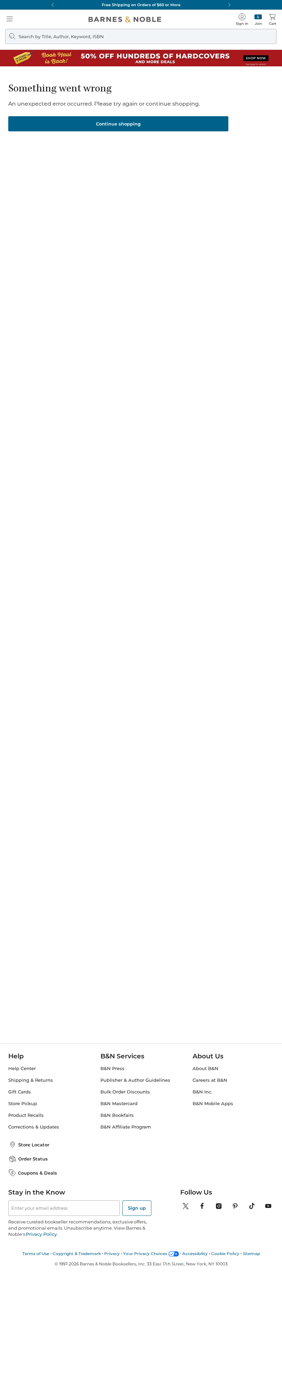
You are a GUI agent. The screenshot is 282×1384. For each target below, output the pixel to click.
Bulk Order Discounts (125, 1091)
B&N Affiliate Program (125, 1127)
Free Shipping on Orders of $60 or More (141, 4)
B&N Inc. (202, 1091)
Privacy (112, 1253)
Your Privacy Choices (145, 1253)
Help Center (22, 1068)
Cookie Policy (225, 1253)
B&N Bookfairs (117, 1115)
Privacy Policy (41, 1234)
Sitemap (251, 1253)
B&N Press (112, 1068)
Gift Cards (19, 1091)
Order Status (33, 1159)
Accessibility (195, 1253)
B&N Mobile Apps (213, 1103)
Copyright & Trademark (77, 1253)
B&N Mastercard (119, 1103)
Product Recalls (26, 1115)
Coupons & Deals (37, 1173)
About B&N (205, 1068)
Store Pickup (22, 1103)
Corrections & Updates (33, 1127)
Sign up (137, 1208)
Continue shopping (118, 124)
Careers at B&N (210, 1080)
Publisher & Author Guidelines (135, 1080)
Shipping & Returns (30, 1080)
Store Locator (33, 1144)
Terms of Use (35, 1253)
